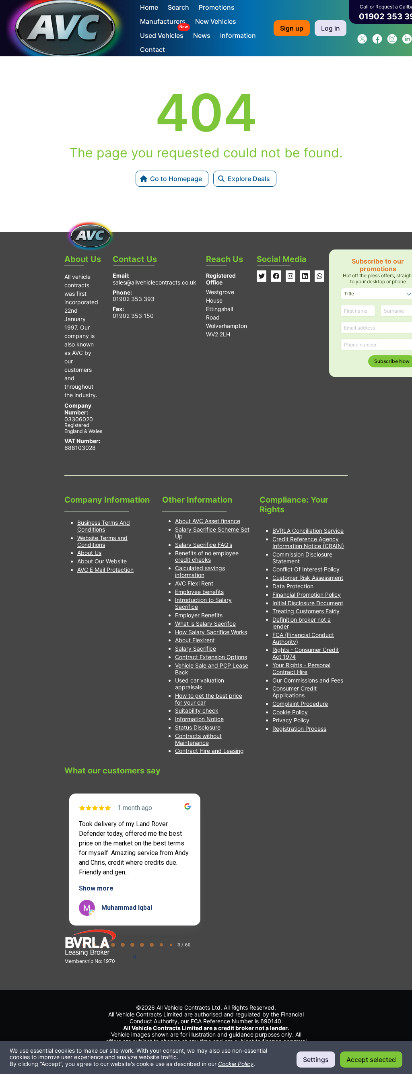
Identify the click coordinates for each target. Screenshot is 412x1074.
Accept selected (371, 1059)
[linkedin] (407, 41)
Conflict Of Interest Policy (306, 569)
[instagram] (392, 41)
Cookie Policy (290, 712)
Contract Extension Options (211, 656)
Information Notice (199, 718)
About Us (89, 552)
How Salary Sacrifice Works (211, 632)
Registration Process (299, 728)
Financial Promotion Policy (306, 594)
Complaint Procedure (300, 703)
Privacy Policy (290, 720)
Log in (330, 28)
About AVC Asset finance (207, 520)
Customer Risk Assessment (307, 577)
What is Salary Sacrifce (205, 623)
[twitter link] (261, 276)
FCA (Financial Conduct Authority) (303, 638)
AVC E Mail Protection (105, 569)
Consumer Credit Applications (294, 692)
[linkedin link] (305, 276)
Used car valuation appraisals (199, 684)
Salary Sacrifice (195, 648)
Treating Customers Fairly (306, 611)
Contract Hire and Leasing (209, 750)
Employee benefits (199, 591)
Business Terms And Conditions (103, 526)
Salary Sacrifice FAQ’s (203, 544)
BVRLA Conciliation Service (308, 530)
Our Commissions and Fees (307, 680)
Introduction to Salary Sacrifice (203, 603)
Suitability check (196, 710)
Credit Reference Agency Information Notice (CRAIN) (308, 542)
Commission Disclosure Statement (302, 558)
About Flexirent (195, 640)
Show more (96, 888)
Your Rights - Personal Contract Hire (301, 668)
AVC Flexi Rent (194, 583)
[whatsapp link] (319, 276)
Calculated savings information (200, 571)
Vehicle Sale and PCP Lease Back (211, 669)
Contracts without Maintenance (198, 739)
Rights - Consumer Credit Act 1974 (305, 653)
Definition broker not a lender (301, 623)
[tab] (123, 945)
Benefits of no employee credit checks (207, 556)
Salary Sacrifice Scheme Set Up (212, 533)
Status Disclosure (197, 727)
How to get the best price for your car (208, 699)
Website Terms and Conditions (102, 541)
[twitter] (362, 41)
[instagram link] (290, 276)
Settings (316, 1059)
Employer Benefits (198, 615)
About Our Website (102, 561)
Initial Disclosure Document (307, 603)
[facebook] (377, 41)
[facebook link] (276, 276)
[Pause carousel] (135, 957)
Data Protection (292, 586)
